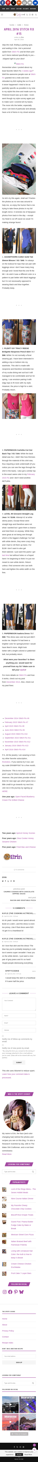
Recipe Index (33, 8)
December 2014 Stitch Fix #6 (17, 718)
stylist (22, 670)
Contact (13, 8)
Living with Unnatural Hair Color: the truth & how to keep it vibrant (22, 1254)
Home (3, 8)
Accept (19, 1454)
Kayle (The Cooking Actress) (17, 913)
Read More (7, 1154)
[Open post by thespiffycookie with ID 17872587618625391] (27, 1404)
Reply (34, 913)
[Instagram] (30, 15)
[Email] (30, 2)
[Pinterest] (32, 15)
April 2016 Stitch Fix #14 (15, 749)
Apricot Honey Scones (25, 833)
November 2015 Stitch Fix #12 (17, 742)
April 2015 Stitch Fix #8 (14, 726)
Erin (22, 37)
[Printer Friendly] (24, 2)
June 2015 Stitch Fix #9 (15, 730)
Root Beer (19, 8)
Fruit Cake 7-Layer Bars (21, 1273)
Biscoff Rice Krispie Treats (22, 1215)
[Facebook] (24, 15)
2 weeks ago (27, 71)
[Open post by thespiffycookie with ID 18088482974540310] (10, 1404)
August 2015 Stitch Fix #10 (16, 734)
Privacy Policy (8, 1331)
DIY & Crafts (26, 8)
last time (5, 555)
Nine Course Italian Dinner (22, 1199)
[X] (13, 2)
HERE (4, 791)
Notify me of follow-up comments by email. (17, 1040)
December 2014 (13, 682)
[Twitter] (27, 15)
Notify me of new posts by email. (15, 1048)
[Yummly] (19, 2)
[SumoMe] (35, 2)
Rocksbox (6, 762)
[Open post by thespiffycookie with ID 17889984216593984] (27, 1422)
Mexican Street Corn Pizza (22, 1235)
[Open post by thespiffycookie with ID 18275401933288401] (10, 1422)
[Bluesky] (21, 1291)
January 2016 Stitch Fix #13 (16, 746)
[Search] (36, 15)
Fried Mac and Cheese (26, 847)
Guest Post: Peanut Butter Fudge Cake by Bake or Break (22, 1225)
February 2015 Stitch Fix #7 (16, 722)
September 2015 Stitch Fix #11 (18, 738)
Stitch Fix (16, 52)
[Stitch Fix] (19, 64)
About (7, 8)
